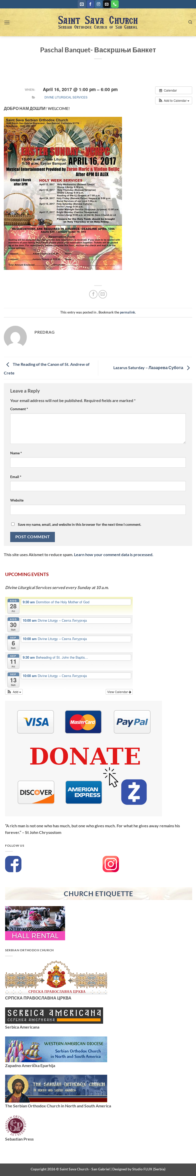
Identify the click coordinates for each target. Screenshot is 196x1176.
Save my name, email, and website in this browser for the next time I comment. (79, 524)
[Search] (190, 22)
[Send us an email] (107, 4)
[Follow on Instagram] (98, 4)
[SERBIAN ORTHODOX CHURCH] (56, 977)
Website (16, 500)
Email (15, 476)
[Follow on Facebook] (90, 4)
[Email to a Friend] (103, 294)
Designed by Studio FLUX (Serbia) (138, 1169)
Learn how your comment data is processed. (113, 554)
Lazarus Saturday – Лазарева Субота (148, 367)
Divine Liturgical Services (66, 97)
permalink (127, 312)
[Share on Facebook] (93, 294)
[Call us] (114, 4)
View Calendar (118, 692)
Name (16, 453)
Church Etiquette (98, 893)
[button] (82, 4)
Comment (19, 409)
